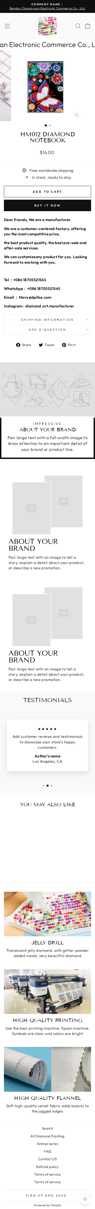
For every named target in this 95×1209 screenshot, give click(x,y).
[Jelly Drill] (47, 914)
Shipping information (47, 319)
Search (47, 1128)
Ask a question (47, 329)
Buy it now (47, 205)
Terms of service (47, 1174)
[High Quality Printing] (47, 991)
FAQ (47, 1151)
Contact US (47, 1159)
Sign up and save (46, 1195)
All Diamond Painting (47, 1136)
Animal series (47, 1144)
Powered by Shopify (47, 1205)
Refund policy (47, 1167)
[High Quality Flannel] (47, 1069)
